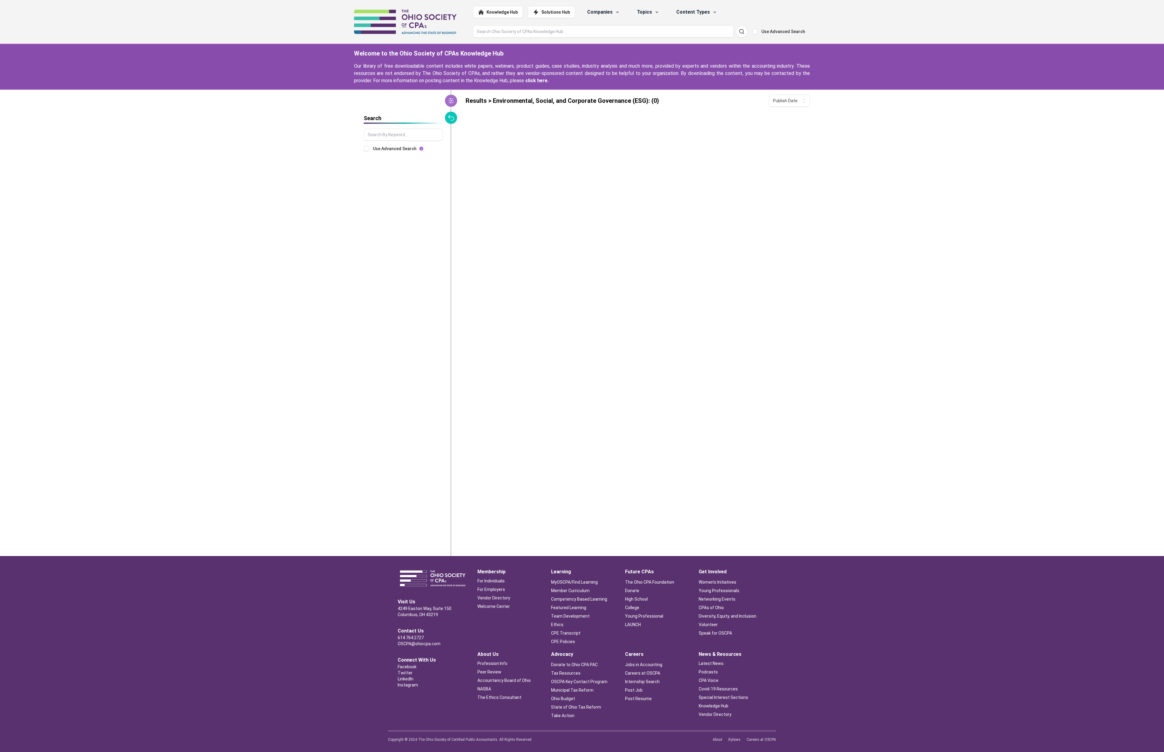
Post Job (634, 690)
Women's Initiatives (717, 582)
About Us (488, 654)
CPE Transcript (565, 633)
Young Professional (644, 616)
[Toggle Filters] (451, 101)
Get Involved (713, 572)
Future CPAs (639, 572)
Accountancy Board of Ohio (504, 680)
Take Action (562, 715)
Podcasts (708, 671)
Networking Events (717, 599)
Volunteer (708, 624)
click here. (537, 80)
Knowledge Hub (502, 12)
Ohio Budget (563, 698)
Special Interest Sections (723, 697)
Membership (491, 572)
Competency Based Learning (579, 599)
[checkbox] (755, 31)
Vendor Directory (493, 597)
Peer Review (489, 671)
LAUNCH (633, 624)
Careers (634, 654)
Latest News (711, 663)
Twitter (405, 672)
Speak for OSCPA (715, 633)
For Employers (491, 589)
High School (637, 599)
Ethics (557, 624)
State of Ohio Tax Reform (576, 707)
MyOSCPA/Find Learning (574, 582)
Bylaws (734, 739)
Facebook (407, 666)
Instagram (408, 685)
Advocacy (562, 654)
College (632, 607)
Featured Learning (568, 607)
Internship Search (642, 681)
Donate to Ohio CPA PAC (574, 664)
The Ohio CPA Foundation (649, 582)
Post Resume (638, 698)
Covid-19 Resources (718, 688)
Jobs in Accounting (644, 664)
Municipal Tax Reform (572, 690)
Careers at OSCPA (642, 673)
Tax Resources (565, 673)
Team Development (570, 616)
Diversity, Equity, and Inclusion (727, 616)
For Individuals (491, 580)
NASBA (484, 688)
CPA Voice (708, 680)
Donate (632, 590)
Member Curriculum (570, 590)
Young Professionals (719, 590)
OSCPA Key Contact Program (579, 681)
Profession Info (492, 663)
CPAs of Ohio (712, 607)
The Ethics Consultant (499, 697)
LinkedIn (405, 678)
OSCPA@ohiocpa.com (419, 643)
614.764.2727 (411, 637)
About (717, 739)
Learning (561, 572)
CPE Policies (563, 641)
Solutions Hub (555, 12)
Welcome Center (493, 606)
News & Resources (720, 654)
